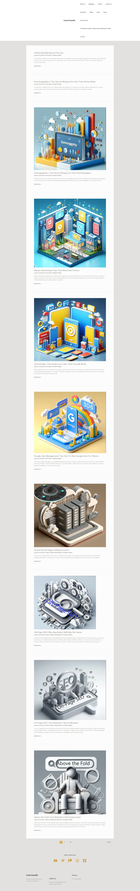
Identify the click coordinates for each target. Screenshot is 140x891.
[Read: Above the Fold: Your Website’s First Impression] (70, 782)
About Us (82, 4)
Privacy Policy (84, 20)
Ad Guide (48, 55)
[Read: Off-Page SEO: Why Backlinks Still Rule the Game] (65, 602)
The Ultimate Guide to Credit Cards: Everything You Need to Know (95, 32)
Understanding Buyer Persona (48, 53)
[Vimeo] (63, 860)
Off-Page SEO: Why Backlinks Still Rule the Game (58, 632)
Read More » (37, 66)
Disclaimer (83, 12)
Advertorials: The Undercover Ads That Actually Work (60, 364)
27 (70, 842)
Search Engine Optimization (54, 552)
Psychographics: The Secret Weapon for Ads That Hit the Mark (64, 81)
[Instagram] (77, 860)
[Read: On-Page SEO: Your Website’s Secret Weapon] (70, 690)
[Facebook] (84, 860)
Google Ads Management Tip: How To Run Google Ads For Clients (66, 456)
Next (109, 842)
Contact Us (109, 4)
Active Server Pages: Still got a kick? (51, 550)
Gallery (91, 12)
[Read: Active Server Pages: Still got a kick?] (70, 515)
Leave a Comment (39, 55)
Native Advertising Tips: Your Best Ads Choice (56, 270)
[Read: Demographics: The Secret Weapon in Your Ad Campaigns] (70, 138)
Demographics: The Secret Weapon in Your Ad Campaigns (62, 173)
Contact (100, 4)
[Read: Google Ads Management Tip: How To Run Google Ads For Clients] (70, 422)
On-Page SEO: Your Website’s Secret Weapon (56, 723)
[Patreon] (70, 860)
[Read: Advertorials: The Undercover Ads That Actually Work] (70, 329)
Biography (91, 4)
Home (98, 12)
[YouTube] (55, 860)
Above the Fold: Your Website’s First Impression (57, 817)
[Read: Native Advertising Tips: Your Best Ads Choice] (70, 233)
